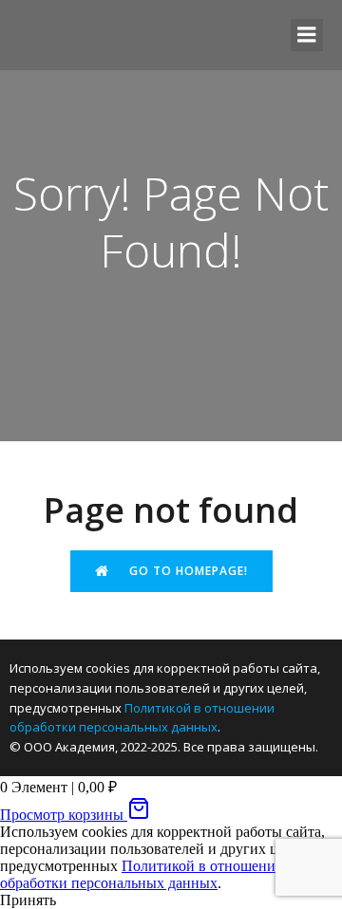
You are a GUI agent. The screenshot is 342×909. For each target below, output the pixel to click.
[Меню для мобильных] (307, 35)
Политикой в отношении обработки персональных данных (142, 874)
